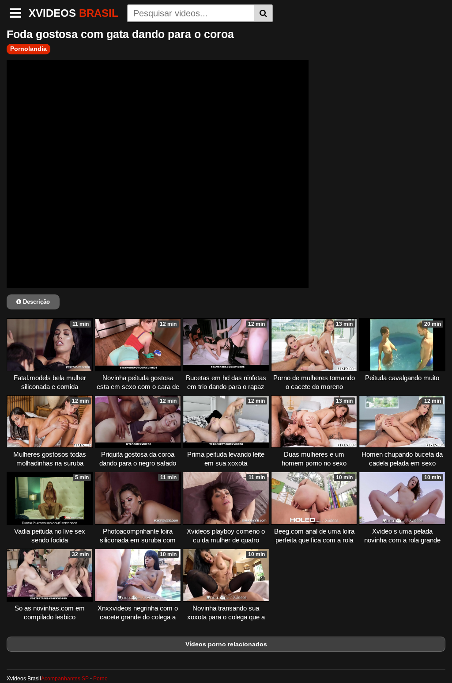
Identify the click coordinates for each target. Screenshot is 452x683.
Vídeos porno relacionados (226, 644)
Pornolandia (28, 48)
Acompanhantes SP (65, 678)
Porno (100, 678)
